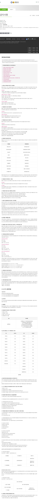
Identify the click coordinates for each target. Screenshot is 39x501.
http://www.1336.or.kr (12, 263)
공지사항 (4, 9)
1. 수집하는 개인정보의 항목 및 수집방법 (8, 67)
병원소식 (11, 9)
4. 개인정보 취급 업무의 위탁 (7, 71)
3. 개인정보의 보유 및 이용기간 (7, 70)
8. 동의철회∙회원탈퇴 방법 (6, 76)
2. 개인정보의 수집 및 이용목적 (7, 68)
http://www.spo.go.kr (12, 266)
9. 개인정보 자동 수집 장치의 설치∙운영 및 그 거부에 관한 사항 (11, 77)
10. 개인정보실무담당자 (6, 79)
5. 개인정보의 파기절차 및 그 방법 (7, 72)
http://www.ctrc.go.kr (12, 267)
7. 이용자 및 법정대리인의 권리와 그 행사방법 (9, 75)
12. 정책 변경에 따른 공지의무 (7, 81)
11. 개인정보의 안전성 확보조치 (7, 80)
